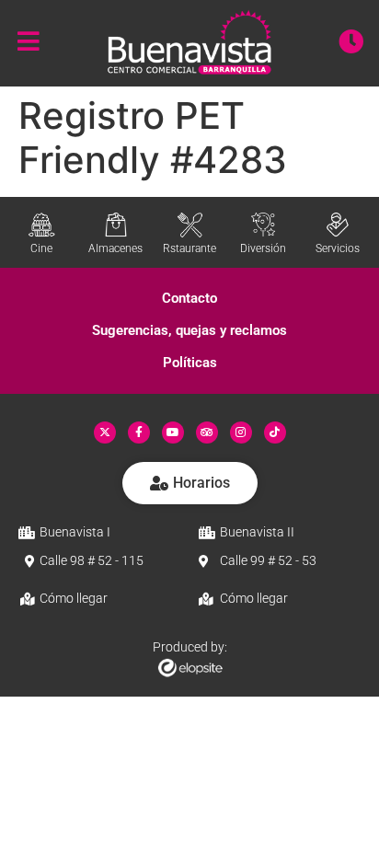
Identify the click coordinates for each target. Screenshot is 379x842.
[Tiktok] (275, 432)
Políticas (190, 362)
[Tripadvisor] (207, 432)
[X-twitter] (105, 432)
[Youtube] (173, 432)
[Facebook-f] (139, 432)
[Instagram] (241, 432)
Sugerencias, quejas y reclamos (189, 330)
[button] (189, 299)
